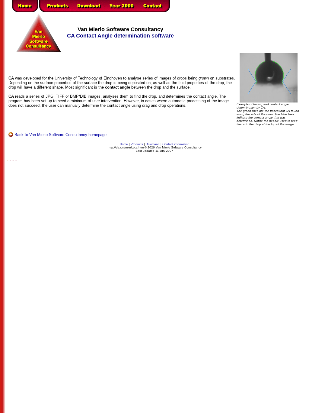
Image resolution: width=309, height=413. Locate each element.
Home (124, 144)
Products (137, 144)
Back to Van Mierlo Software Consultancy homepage (60, 134)
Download (153, 144)
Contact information (176, 144)
